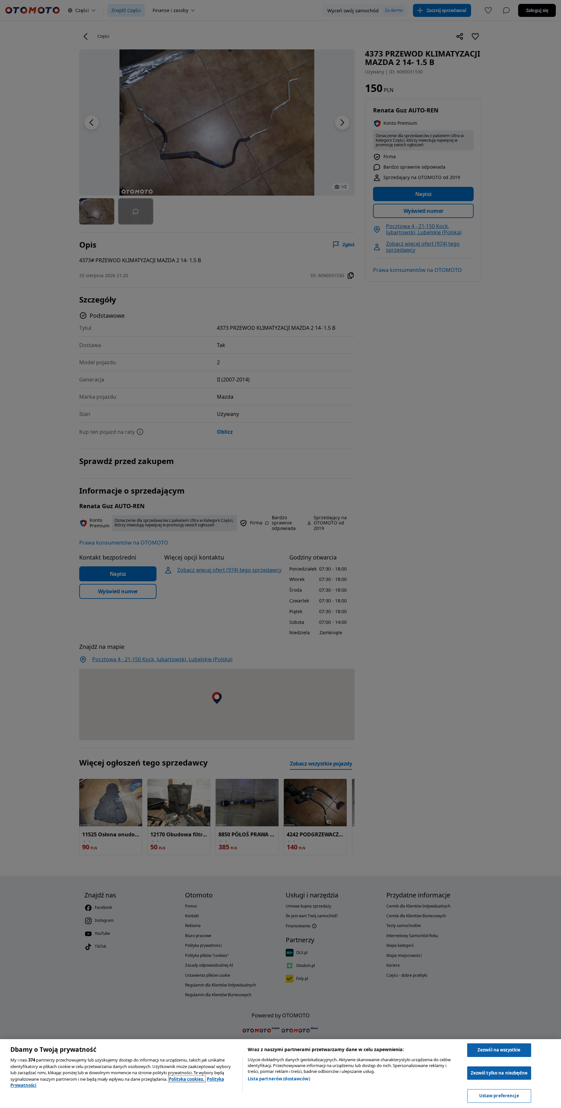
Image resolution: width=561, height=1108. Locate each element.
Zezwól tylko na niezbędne (499, 1073)
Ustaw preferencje (499, 1096)
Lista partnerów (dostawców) (279, 1079)
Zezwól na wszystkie (499, 1050)
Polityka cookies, (187, 1079)
